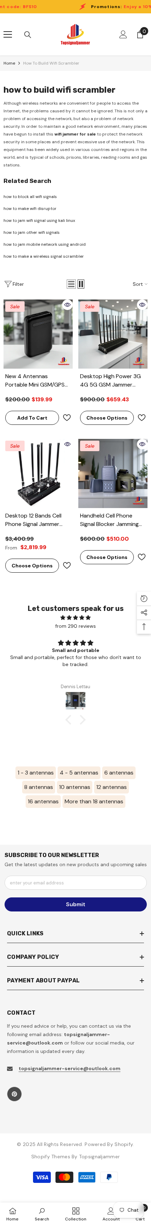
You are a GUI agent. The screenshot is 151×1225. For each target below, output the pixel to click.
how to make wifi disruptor (30, 208)
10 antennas (74, 787)
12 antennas (111, 787)
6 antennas (118, 772)
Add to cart (32, 418)
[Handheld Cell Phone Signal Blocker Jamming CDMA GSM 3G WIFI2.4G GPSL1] (112, 473)
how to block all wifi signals (30, 196)
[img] (75, 617)
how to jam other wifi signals (32, 232)
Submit (75, 904)
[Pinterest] (14, 1094)
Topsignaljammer (99, 1156)
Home (9, 63)
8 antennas (38, 787)
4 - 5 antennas (79, 772)
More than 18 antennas (94, 801)
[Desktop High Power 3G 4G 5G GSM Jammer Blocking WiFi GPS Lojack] (112, 334)
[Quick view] (67, 304)
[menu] (8, 34)
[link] (42, 1214)
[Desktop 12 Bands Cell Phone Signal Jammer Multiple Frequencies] (38, 473)
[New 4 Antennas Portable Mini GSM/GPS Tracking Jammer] (38, 334)
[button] (71, 284)
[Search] (28, 35)
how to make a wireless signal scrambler (44, 256)
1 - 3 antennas (36, 772)
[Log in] (123, 34)
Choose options (106, 418)
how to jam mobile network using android (45, 244)
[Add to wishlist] (67, 417)
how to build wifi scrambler (51, 63)
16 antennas (43, 801)
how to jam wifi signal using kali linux (39, 220)
